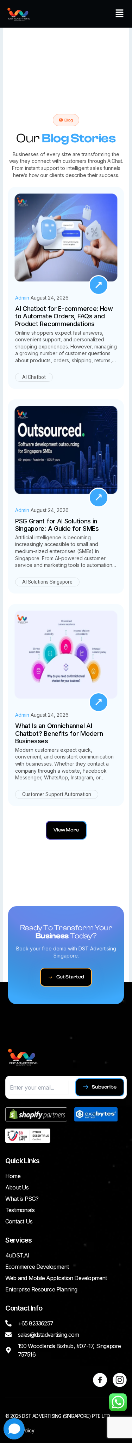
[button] (120, 13)
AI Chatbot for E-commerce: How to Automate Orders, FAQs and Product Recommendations (64, 316)
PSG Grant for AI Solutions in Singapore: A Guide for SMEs (57, 525)
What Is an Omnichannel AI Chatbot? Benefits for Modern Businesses (59, 733)
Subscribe (104, 1087)
